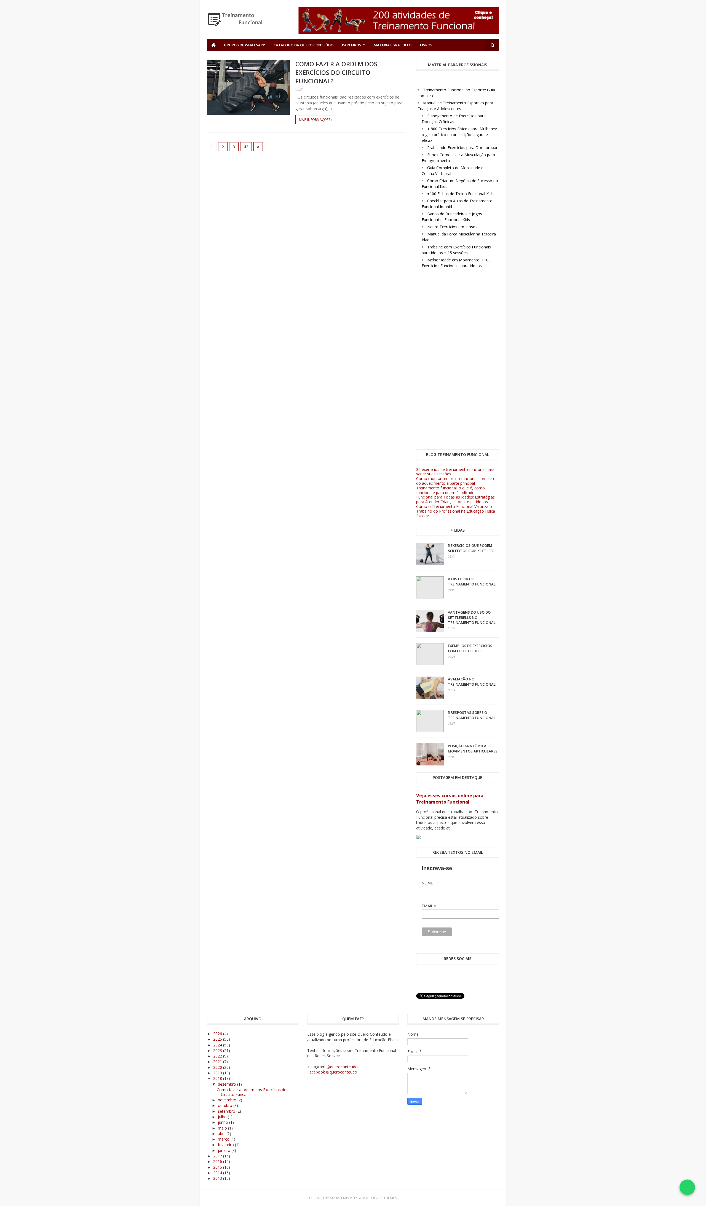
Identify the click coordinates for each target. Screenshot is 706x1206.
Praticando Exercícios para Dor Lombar (462, 147)
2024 (218, 1045)
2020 (218, 1067)
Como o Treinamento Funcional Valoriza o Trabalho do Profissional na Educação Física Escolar (455, 511)
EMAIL (429, 906)
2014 (218, 1172)
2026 (218, 1033)
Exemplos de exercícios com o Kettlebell (470, 648)
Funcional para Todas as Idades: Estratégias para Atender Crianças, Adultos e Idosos (455, 499)
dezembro (227, 1084)
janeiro (224, 1150)
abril (222, 1133)
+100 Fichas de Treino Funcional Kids (460, 193)
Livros (426, 45)
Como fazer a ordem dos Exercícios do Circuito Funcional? (336, 72)
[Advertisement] (457, 359)
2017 (218, 1156)
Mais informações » (316, 119)
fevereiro (226, 1144)
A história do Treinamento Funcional (472, 581)
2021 (218, 1061)
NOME (427, 883)
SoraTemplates (344, 1197)
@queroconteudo (342, 1066)
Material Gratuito (392, 45)
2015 (218, 1167)
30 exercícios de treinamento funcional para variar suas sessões (455, 472)
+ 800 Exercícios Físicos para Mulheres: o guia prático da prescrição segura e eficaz (459, 134)
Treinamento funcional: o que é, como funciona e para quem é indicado (450, 490)
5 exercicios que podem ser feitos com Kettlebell (473, 548)
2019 (218, 1072)
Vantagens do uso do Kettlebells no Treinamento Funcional (472, 617)
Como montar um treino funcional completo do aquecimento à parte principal (456, 481)
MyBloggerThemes (379, 1197)
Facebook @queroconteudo (332, 1072)
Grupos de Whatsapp (244, 45)
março (224, 1139)
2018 (218, 1078)
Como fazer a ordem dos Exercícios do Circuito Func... (252, 1092)
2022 (218, 1056)
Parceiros (351, 45)
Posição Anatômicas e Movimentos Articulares (473, 748)
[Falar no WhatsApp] (687, 1187)
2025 (218, 1039)
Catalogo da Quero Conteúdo (303, 45)
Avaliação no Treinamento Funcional (472, 682)
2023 (218, 1050)
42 (246, 146)
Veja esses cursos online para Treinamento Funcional (449, 798)
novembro (227, 1099)
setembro (227, 1111)
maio (223, 1128)
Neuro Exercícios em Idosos (452, 226)
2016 (218, 1161)
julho (223, 1116)
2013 (218, 1178)
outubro (225, 1105)
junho (223, 1122)
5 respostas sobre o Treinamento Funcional (472, 715)
